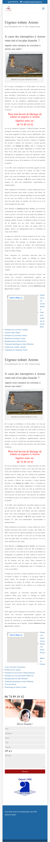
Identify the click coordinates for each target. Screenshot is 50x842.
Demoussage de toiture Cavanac (15, 687)
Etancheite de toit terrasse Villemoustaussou (20, 672)
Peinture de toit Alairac (13, 670)
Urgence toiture (34, 26)
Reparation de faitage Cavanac (15, 338)
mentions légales (10, 814)
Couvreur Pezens (10, 684)
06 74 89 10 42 (25, 124)
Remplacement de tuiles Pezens (15, 341)
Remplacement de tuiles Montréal (16, 678)
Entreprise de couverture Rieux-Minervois (19, 675)
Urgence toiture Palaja (12, 332)
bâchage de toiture (22, 146)
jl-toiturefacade (12, 26)
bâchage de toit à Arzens (26, 208)
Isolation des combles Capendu (15, 347)
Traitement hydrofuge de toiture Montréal (19, 344)
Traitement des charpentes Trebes (16, 350)
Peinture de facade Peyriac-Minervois (42, 652)
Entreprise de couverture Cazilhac (16, 329)
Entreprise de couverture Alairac (16, 335)
